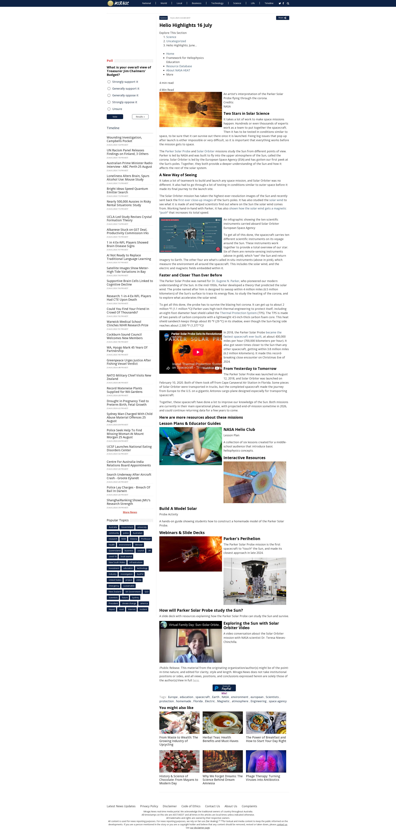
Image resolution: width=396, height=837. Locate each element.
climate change (129, 603)
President (113, 603)
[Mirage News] (120, 3)
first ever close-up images (195, 200)
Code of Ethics (190, 806)
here (196, 680)
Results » (140, 116)
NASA (225, 697)
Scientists (272, 697)
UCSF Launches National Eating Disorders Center (129, 448)
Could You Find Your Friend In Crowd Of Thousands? (128, 310)
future (125, 597)
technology (142, 568)
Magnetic (223, 701)
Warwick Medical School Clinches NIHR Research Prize (127, 323)
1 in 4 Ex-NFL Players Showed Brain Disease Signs (127, 244)
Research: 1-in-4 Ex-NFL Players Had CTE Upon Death (129, 298)
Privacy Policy (149, 806)
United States (115, 579)
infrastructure (135, 562)
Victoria (133, 538)
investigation (127, 574)
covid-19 (112, 556)
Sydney (135, 597)
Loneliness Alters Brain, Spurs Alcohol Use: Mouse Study (128, 177)
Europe (173, 697)
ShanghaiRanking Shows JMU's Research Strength (128, 502)
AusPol (140, 574)
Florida (198, 701)
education (186, 697)
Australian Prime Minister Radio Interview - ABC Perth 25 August (130, 165)
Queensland (115, 550)
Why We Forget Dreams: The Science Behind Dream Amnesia (223, 779)
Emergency (114, 585)
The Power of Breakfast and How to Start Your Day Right (266, 739)
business (129, 550)
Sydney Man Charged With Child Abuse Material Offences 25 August (130, 417)
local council (126, 556)
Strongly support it (125, 82)
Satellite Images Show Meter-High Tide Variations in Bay (128, 270)
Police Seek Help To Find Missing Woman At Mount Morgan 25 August (125, 433)
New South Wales (117, 562)
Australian (137, 533)
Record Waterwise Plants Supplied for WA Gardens (124, 390)
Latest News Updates (121, 806)
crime (138, 579)
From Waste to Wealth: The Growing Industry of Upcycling (178, 741)
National (146, 3)
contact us (282, 824)
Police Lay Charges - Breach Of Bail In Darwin (128, 489)
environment (239, 697)
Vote (115, 116)
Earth (215, 697)
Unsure (117, 109)
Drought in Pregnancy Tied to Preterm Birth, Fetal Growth (128, 403)
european (257, 697)
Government (127, 527)
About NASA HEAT (178, 70)
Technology (217, 3)
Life (253, 3)
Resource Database (179, 66)
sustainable (128, 585)
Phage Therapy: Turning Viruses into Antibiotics (263, 778)
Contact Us (212, 806)
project (129, 579)
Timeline (269, 3)
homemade (183, 701)
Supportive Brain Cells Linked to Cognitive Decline (130, 282)
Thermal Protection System (238, 313)
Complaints (249, 806)
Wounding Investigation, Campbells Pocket (124, 139)
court (121, 609)
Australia (113, 527)
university (142, 527)
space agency (278, 701)
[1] (219, 821)
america (144, 603)
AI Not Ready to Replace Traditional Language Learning (129, 257)
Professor (146, 538)
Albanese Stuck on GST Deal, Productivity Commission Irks (128, 231)
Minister (139, 544)
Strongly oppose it (124, 102)
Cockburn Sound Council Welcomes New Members (125, 336)
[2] (222, 821)
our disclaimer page (200, 827)
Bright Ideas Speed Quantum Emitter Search (127, 190)
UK (149, 550)
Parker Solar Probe (177, 151)
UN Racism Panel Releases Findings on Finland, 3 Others (127, 152)
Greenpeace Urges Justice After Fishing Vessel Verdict (129, 362)
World (164, 3)
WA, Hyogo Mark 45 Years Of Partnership (127, 349)
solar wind (276, 200)
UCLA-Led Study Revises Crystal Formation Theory (129, 218)
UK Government (132, 591)
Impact (112, 609)
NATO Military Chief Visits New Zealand (129, 377)
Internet (132, 609)
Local (179, 3)
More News (130, 512)
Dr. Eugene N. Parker (225, 281)
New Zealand (115, 591)
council (141, 550)
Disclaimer (170, 806)
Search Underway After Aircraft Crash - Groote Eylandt (129, 476)
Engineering (259, 701)
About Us (231, 806)
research (113, 538)
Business (196, 3)
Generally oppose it (125, 95)
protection (166, 701)
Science (237, 3)
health (112, 544)
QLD (146, 591)
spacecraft (203, 697)
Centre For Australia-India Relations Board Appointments (129, 463)
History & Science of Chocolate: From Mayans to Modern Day (178, 779)
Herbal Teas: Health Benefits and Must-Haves (220, 739)
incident (143, 609)
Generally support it (125, 88)
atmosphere (240, 701)
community (114, 533)
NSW (123, 538)
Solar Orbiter (206, 151)
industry (112, 574)
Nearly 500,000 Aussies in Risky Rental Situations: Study (129, 203)
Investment (114, 568)
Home (170, 53)
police (126, 533)
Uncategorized (176, 41)
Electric (210, 701)
